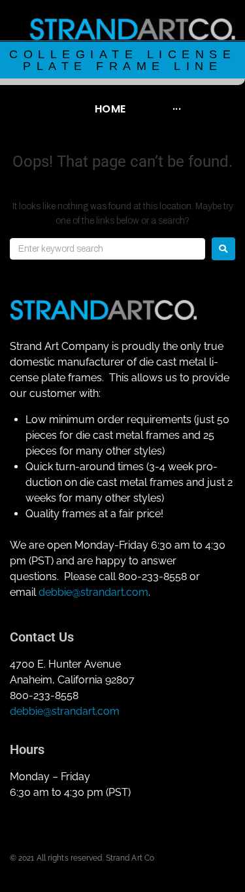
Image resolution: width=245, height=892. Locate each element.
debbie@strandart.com (93, 592)
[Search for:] (107, 249)
